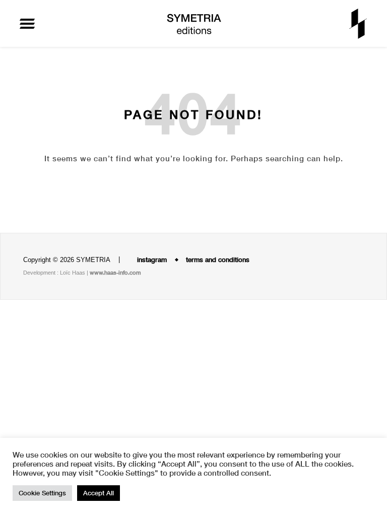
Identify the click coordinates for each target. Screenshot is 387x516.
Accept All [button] (98, 493)
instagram (151, 259)
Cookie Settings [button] (42, 493)
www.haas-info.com (115, 272)
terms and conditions (217, 259)
